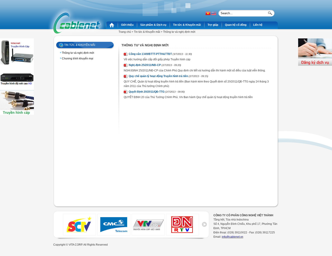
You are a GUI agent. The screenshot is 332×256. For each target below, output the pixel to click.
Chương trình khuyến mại (77, 58)
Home (111, 24)
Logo (77, 23)
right (204, 226)
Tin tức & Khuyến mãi (147, 31)
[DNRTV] (182, 234)
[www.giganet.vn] (114, 234)
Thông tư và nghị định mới (78, 52)
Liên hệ (257, 24)
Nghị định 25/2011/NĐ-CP (155, 65)
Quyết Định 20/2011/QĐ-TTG (157, 91)
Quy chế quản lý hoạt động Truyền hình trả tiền (168, 76)
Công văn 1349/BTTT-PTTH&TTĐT (160, 54)
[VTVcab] (148, 234)
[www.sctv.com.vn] (79, 234)
